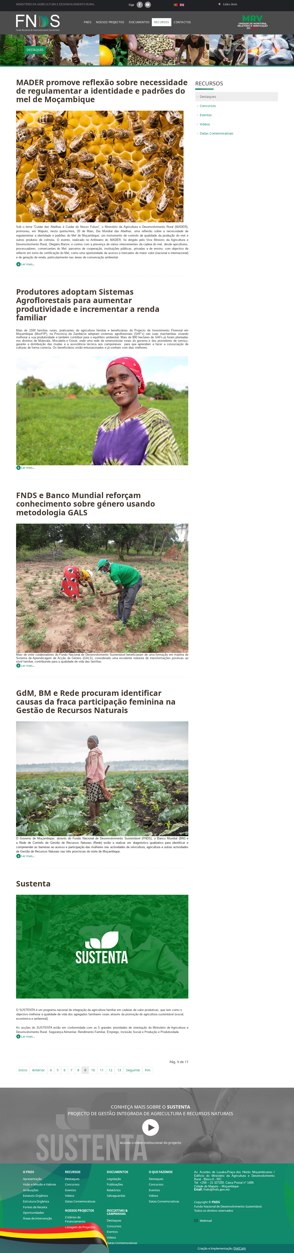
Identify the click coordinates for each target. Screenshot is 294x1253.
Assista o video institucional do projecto (150, 1142)
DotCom (240, 1248)
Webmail (206, 1221)
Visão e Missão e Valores (39, 1184)
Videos (205, 124)
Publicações (115, 1184)
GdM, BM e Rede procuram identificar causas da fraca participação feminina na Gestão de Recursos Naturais (96, 701)
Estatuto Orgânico (35, 1196)
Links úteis (230, 4)
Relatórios (114, 1190)
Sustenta (33, 883)
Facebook (140, 5)
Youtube (148, 5)
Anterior (38, 1070)
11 (102, 1070)
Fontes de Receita (35, 1207)
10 (93, 1070)
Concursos (208, 106)
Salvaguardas (116, 1196)
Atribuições (30, 1190)
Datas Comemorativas (216, 133)
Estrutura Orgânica (36, 1201)
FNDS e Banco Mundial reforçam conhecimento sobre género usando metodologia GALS (85, 504)
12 (110, 1070)
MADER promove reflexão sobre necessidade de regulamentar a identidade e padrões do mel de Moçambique (102, 91)
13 (119, 1070)
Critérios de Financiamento (75, 1219)
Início (23, 1070)
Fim (147, 1070)
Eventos (206, 115)
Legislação (114, 1179)
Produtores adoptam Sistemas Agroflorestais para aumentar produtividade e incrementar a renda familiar (88, 304)
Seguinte (133, 1070)
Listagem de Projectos (80, 1227)
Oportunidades (33, 1213)
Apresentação (32, 1179)
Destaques (208, 96)
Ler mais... (28, 264)
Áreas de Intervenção (37, 1218)
